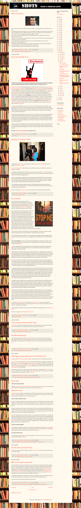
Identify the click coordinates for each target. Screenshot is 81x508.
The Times (29, 331)
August (60, 59)
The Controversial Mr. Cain (19, 57)
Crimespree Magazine (62, 116)
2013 (59, 43)
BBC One (20, 456)
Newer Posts (14, 487)
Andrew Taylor (46, 469)
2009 (59, 50)
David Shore (16, 51)
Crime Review (60, 111)
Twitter (43, 99)
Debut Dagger (14, 367)
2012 (59, 45)
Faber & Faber (22, 386)
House (20, 51)
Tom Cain (16, 135)
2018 (59, 34)
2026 (59, 19)
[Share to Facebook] (36, 49)
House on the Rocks (17, 14)
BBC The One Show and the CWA (21, 462)
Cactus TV (47, 369)
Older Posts (51, 487)
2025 (59, 21)
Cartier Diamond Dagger (18, 350)
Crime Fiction (25, 456)
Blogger (50, 499)
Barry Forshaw (16, 331)
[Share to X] (34, 49)
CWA (23, 350)
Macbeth (30, 350)
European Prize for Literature (17, 390)
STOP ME (30, 205)
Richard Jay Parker (23, 206)
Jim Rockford (23, 51)
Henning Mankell (14, 393)
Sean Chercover (20, 364)
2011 (59, 47)
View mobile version (32, 489)
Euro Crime (60, 113)
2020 (59, 30)
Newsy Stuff (15, 381)
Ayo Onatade (16, 456)
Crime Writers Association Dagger (24, 358)
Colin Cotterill (14, 325)
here (43, 326)
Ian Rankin (29, 338)
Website (24, 436)
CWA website (31, 372)
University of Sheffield (40, 163)
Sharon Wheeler (44, 484)
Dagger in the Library (25, 361)
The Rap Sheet (21, 103)
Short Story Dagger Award (32, 364)
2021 (59, 28)
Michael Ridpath (50, 427)
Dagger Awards (27, 377)
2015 (59, 39)
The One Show (36, 450)
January (60, 95)
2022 (59, 26)
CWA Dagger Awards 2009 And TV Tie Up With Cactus (28, 356)
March (60, 91)
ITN (40, 386)
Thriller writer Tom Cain (15, 87)
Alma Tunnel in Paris (49, 89)
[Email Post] (30, 49)
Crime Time (19, 470)
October (61, 56)
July (60, 61)
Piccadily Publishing (61, 120)
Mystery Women (38, 484)
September (61, 58)
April (60, 90)
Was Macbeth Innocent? (18, 335)
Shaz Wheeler (21, 471)
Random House (30, 386)
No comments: (25, 49)
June (60, 86)
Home (32, 487)
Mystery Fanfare (61, 117)
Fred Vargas (32, 377)
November (61, 54)
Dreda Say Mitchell (24, 189)
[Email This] (32, 49)
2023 (59, 24)
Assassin (18, 92)
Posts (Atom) (18, 492)
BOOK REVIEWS (61, 105)
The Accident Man (38, 88)
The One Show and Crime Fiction (21, 448)
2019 (59, 32)
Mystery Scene (60, 110)
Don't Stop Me (15, 199)
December (61, 52)
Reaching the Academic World (20, 139)
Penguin (17, 386)
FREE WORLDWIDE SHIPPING (27, 311)
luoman (42, 499)
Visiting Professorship (20, 165)
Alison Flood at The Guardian (17, 168)
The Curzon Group (36, 302)
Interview (25, 331)
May (60, 88)
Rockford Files (28, 51)
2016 (59, 37)
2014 (59, 41)
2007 (59, 99)
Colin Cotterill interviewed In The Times (24, 322)
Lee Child (22, 163)
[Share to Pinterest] (37, 49)
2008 (59, 97)
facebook (35, 99)
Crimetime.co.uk (61, 114)
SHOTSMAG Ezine (60, 14)
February (61, 93)
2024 (59, 23)
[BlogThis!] (33, 49)
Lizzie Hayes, (45, 470)
